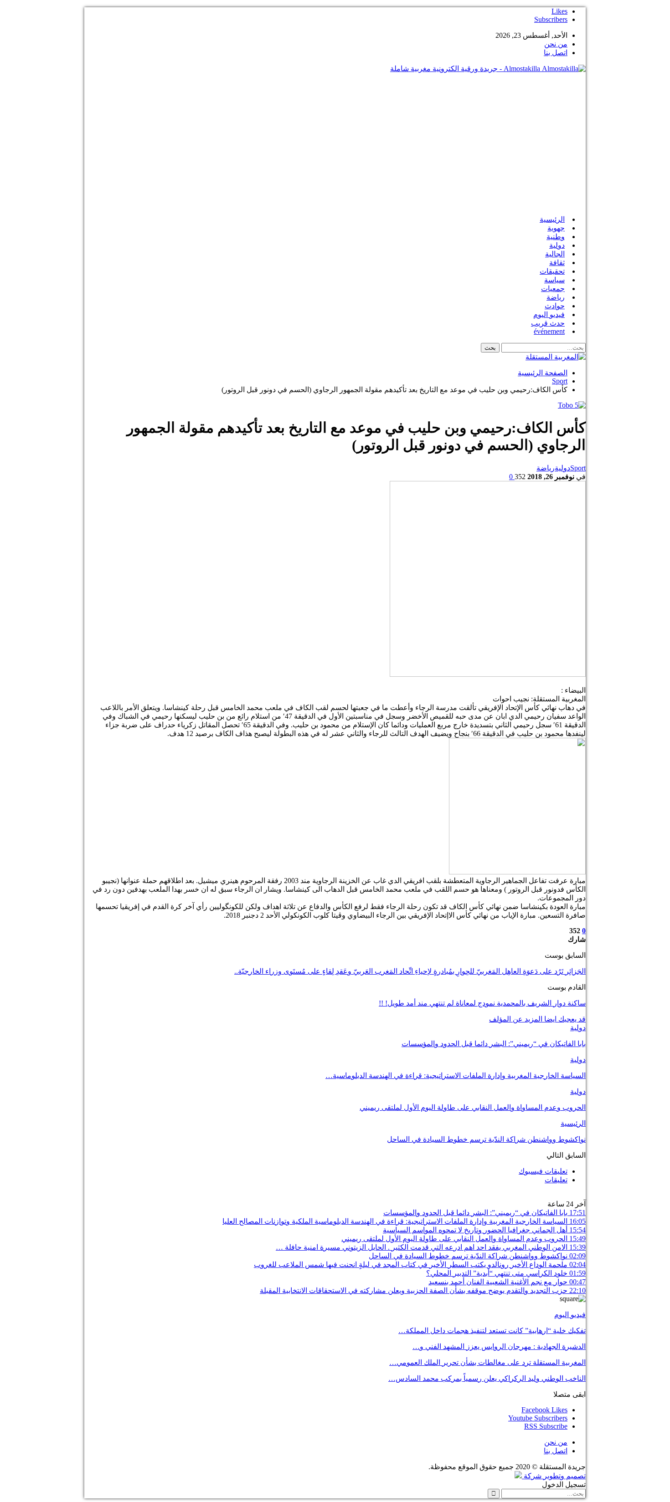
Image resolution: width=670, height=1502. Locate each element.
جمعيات (553, 288)
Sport (578, 468)
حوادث (555, 306)
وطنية (555, 236)
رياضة (555, 297)
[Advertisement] (335, 144)
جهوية (556, 228)
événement (549, 331)
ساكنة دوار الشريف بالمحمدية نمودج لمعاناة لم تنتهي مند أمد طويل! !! (482, 1003)
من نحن (555, 44)
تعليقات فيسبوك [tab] (543, 1171)
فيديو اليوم (549, 314)
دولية (557, 245)
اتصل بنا (555, 52)
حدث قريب (548, 323)
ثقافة (557, 262)
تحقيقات (552, 271)
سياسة (554, 280)
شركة (532, 1476)
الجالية (555, 254)
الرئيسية (552, 219)
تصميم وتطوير (564, 1476)
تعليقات (556, 1180)
